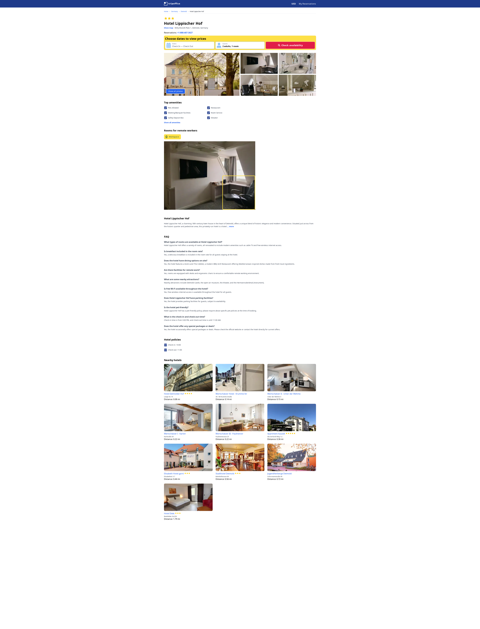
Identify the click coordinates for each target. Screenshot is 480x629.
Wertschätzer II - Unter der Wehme (283, 393)
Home (166, 12)
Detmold (184, 12)
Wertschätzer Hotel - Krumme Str (231, 393)
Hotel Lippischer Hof (197, 12)
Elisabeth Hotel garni (174, 473)
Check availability (292, 45)
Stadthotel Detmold (225, 473)
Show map (168, 28)
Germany (174, 12)
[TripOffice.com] (172, 4)
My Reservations (307, 3)
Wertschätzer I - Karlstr (175, 433)
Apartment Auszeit (276, 433)
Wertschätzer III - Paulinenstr (229, 433)
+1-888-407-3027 (185, 32)
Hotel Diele (169, 513)
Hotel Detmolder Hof (174, 393)
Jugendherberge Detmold (279, 473)
